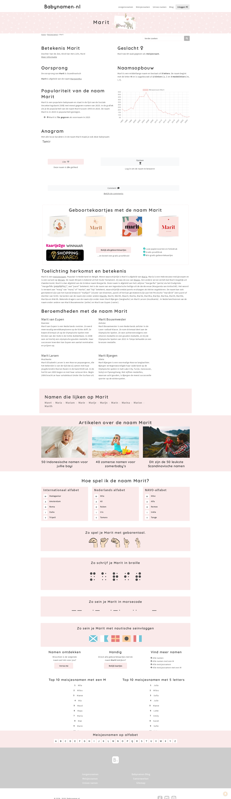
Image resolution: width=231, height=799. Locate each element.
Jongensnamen (125, 7)
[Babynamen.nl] (115, 759)
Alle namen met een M (163, 661)
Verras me (63, 665)
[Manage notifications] (225, 794)
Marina (126, 402)
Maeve (80, 695)
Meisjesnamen (143, 7)
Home (43, 35)
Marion (138, 402)
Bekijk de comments (113, 193)
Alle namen (158, 658)
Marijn (104, 402)
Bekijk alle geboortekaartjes (113, 250)
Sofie (156, 725)
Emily (156, 715)
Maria (144, 276)
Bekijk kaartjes (115, 665)
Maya (79, 710)
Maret (48, 402)
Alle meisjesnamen (162, 664)
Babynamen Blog (141, 774)
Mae (80, 720)
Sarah (156, 720)
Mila (80, 685)
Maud (80, 705)
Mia (80, 700)
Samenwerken (141, 778)
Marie (81, 402)
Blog (171, 7)
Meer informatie (49, 57)
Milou (80, 690)
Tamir (46, 141)
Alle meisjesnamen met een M (167, 667)
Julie (156, 700)
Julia (156, 685)
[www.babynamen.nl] (62, 7)
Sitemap (140, 782)
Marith (103, 296)
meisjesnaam (59, 276)
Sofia (156, 695)
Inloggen (181, 7)
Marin (114, 402)
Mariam (70, 402)
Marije (92, 402)
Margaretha (76, 78)
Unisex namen (160, 7)
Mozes (137, 279)
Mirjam (61, 279)
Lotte (156, 710)
